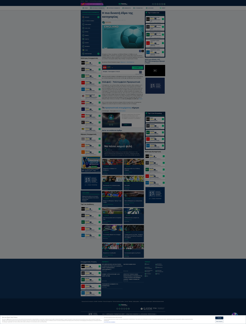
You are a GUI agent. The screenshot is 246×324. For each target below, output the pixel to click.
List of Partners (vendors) (109, 322)
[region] (123, 319)
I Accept (219, 317)
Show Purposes (219, 321)
